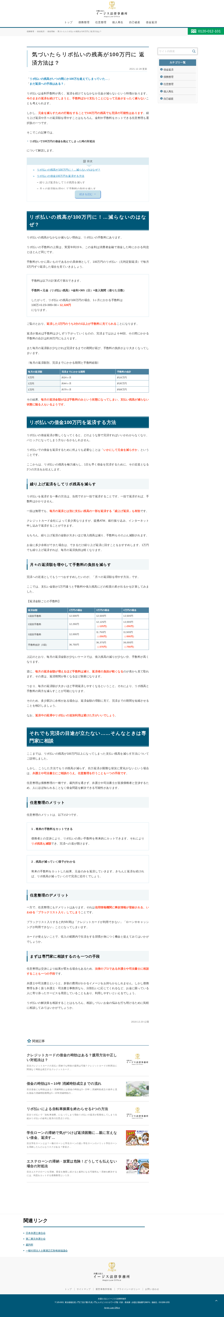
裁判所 (29, 1244)
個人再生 (117, 22)
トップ (68, 22)
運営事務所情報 (104, 1289)
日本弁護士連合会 (35, 1233)
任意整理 (100, 22)
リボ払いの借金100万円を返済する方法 (60, 176)
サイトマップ (84, 1289)
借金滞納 (51, 31)
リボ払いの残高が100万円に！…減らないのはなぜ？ (68, 169)
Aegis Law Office (112, 1308)
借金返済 (151, 22)
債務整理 (84, 22)
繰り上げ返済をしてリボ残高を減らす (62, 182)
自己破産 (134, 22)
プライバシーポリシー (128, 1289)
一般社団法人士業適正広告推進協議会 (47, 1250)
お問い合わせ (152, 1289)
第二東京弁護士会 (35, 1238)
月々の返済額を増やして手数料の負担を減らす (68, 188)
